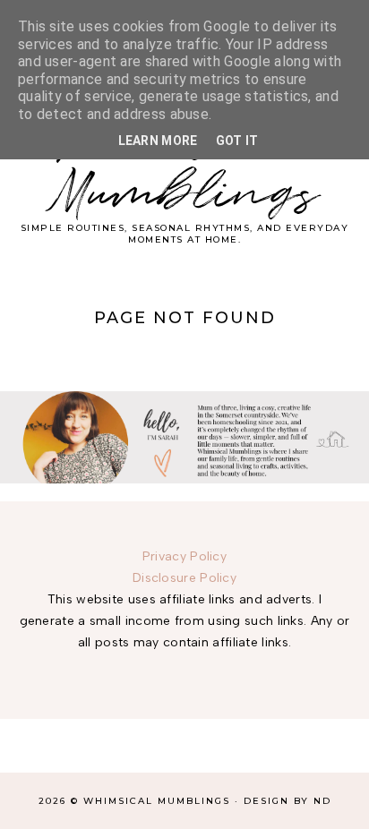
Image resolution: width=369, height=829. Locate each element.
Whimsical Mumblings (184, 168)
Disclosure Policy (184, 577)
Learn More (158, 140)
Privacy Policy (184, 556)
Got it (237, 140)
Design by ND (287, 801)
